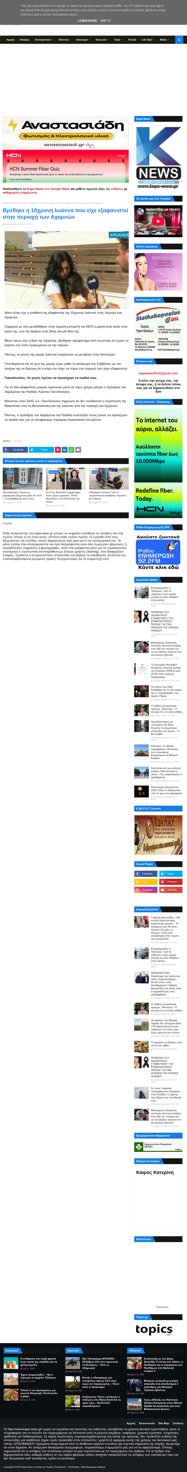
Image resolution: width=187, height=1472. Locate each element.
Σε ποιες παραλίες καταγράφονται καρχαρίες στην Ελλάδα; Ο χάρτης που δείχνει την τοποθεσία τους (166, 1094)
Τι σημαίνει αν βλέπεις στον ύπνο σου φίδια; (166, 1044)
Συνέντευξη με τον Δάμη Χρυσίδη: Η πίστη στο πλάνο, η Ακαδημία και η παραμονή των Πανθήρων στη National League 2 (163, 1364)
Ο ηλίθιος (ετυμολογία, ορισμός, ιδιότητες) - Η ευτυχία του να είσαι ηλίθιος (166, 708)
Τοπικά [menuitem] (132, 39)
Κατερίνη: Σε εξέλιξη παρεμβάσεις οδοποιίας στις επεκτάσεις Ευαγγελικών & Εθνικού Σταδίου (164, 752)
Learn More (87, 20)
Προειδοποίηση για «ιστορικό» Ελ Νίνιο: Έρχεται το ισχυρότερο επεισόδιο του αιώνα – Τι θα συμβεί (165, 727)
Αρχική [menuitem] (10, 39)
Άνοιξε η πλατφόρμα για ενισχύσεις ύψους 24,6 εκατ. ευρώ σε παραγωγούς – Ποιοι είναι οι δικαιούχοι (100, 1382)
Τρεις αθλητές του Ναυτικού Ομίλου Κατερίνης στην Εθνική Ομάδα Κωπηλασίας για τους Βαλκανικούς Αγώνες (163, 1404)
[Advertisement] (93, 79)
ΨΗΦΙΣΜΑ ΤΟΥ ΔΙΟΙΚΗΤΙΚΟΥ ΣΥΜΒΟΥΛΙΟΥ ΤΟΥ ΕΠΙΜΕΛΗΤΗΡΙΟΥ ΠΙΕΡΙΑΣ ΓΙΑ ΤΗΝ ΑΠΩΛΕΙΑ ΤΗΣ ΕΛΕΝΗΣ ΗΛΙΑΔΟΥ (165, 621)
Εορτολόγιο (163, 1307)
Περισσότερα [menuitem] (13, 48)
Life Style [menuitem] (147, 39)
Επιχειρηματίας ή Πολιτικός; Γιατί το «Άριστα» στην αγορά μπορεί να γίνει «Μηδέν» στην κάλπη (165, 594)
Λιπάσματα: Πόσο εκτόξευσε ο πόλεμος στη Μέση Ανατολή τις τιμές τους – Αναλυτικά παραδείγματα (101, 1401)
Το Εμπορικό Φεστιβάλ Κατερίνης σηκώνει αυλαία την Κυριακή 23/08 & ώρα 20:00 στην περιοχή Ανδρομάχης (166, 670)
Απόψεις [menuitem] (25, 39)
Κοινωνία (22, 203)
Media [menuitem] (163, 39)
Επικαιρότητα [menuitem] (43, 39)
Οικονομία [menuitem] (82, 39)
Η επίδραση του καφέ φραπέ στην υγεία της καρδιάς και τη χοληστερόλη (38, 1361)
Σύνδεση (178, 1423)
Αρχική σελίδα (9, 203)
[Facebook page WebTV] (170, 898)
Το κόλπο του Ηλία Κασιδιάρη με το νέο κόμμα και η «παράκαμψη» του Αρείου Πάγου (166, 691)
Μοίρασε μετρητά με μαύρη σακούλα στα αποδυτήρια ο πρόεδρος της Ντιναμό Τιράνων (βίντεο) (161, 1385)
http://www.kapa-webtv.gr (93, 1467)
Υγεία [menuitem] (117, 39)
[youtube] (170, 890)
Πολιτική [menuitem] (63, 39)
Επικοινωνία (147, 1423)
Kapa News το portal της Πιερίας (37, 1467)
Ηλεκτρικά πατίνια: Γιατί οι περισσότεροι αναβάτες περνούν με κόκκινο (107, 495)
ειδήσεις (117, 189)
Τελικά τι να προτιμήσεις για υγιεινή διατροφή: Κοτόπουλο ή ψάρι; (39, 1393)
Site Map (163, 1423)
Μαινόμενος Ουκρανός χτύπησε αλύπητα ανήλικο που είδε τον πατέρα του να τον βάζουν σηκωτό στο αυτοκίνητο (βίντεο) (166, 648)
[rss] (145, 882)
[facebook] (145, 874)
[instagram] (145, 890)
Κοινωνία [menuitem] (101, 39)
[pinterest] (170, 882)
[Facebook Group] (145, 898)
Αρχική (131, 1423)
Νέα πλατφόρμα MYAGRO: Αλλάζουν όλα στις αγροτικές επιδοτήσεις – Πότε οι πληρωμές (100, 1363)
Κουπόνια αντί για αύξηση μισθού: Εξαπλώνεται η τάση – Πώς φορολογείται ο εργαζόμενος (166, 773)
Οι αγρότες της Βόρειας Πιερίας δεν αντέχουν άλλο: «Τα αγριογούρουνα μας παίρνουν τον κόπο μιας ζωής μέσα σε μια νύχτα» (166, 1026)
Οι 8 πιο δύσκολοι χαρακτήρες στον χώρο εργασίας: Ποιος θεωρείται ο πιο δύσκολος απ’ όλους (63, 497)
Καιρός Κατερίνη (155, 1172)
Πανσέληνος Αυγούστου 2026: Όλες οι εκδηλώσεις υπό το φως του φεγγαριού (166, 790)
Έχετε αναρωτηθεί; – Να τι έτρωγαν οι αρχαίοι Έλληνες (38, 1376)
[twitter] (170, 874)
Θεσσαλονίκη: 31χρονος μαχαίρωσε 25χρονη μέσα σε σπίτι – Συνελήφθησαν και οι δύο (22, 495)
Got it (106, 20)
